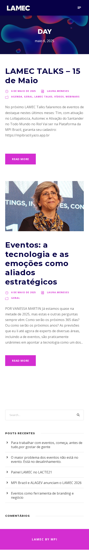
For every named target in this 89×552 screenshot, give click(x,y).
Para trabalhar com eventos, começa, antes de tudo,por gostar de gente (46, 444)
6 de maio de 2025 (23, 90)
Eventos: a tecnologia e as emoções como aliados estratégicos (37, 263)
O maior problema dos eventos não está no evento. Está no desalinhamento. (44, 459)
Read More (20, 159)
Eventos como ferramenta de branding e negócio (42, 495)
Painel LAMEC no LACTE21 (31, 472)
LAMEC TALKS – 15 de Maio (43, 75)
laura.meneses (58, 90)
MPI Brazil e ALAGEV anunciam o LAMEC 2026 (46, 482)
